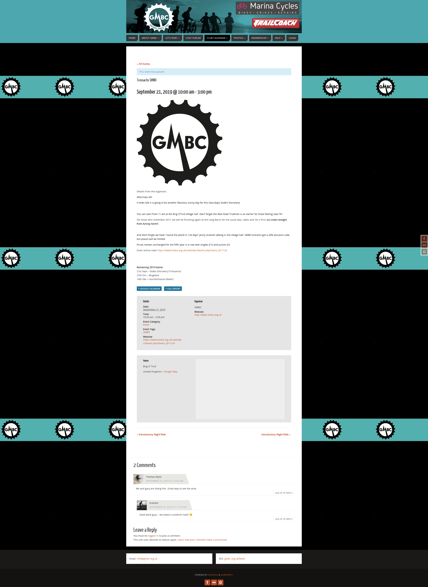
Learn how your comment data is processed (202, 539)
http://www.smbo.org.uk (208, 314)
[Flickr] (424, 245)
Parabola (213, 574)
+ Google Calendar (149, 288)
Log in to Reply (284, 493)
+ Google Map (169, 371)
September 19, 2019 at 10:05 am (164, 481)
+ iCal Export (173, 288)
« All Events (143, 63)
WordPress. (227, 574)
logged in (153, 535)
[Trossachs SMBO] (179, 184)
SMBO (146, 332)
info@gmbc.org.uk (147, 558)
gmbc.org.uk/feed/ (235, 558)
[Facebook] (424, 239)
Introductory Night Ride (151, 434)
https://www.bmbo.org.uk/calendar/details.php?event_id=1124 (192, 250)
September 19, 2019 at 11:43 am (168, 507)
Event (146, 324)
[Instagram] (424, 252)
